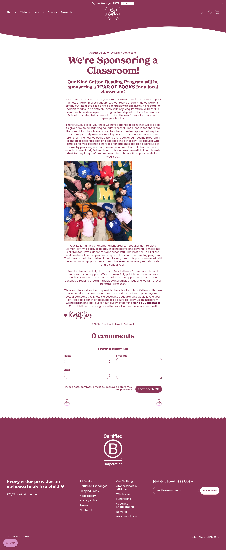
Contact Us (87, 510)
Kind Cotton (23, 536)
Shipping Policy (89, 491)
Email (67, 369)
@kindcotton (74, 303)
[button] (210, 12)
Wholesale (123, 494)
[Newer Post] (159, 402)
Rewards (66, 12)
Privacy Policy (89, 500)
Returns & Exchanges (93, 486)
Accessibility (88, 496)
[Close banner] (223, 3)
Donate (52, 12)
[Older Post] (67, 402)
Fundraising (123, 499)
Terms (84, 505)
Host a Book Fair (126, 516)
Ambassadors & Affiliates (126, 487)
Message (121, 356)
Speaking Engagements (125, 505)
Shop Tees (127, 3)
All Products (87, 481)
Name (67, 356)
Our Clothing (124, 481)
